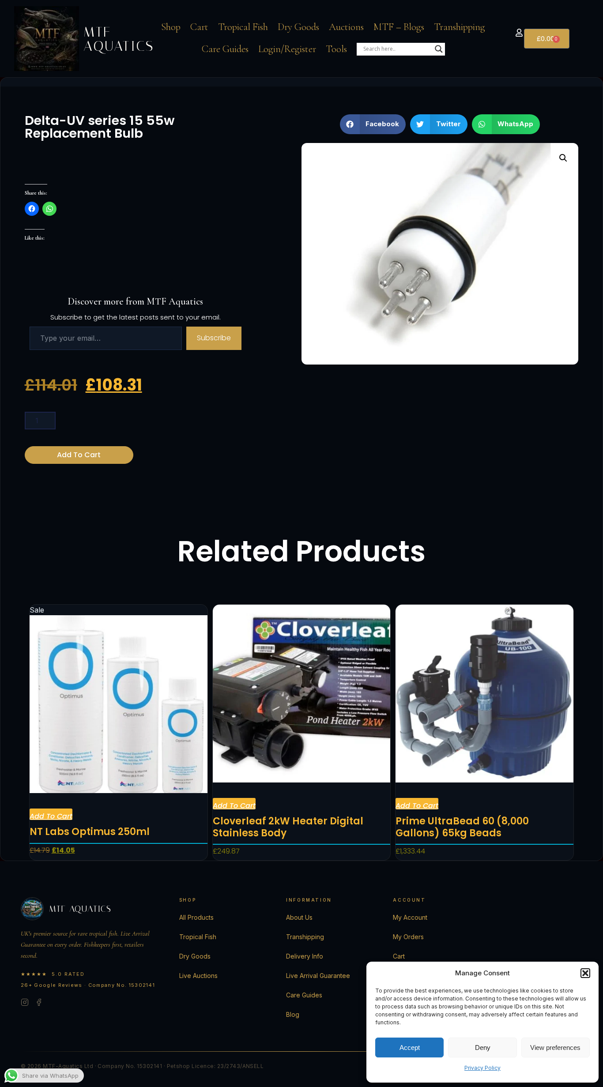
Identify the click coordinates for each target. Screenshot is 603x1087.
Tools (336, 49)
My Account (410, 917)
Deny (482, 1047)
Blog (292, 1014)
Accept (409, 1047)
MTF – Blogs (398, 27)
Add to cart (79, 455)
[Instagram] (25, 1003)
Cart (199, 27)
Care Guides (225, 49)
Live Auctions (198, 975)
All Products (196, 917)
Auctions (346, 27)
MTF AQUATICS (118, 38)
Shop (171, 27)
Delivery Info (304, 956)
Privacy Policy (482, 1067)
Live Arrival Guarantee (318, 975)
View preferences (555, 1047)
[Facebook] (39, 1003)
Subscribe (214, 338)
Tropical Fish (243, 27)
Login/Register (287, 49)
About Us (299, 917)
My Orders (408, 936)
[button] (585, 973)
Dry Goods (298, 27)
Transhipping (459, 27)
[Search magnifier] (439, 49)
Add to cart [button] (51, 815)
